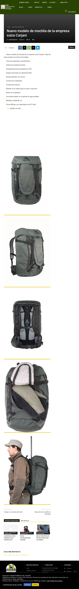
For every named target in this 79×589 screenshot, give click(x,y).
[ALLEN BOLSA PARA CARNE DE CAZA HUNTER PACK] (11, 529)
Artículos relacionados (11, 520)
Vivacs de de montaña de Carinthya (42, 513)
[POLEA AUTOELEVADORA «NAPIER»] (27, 529)
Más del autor (25, 520)
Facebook (68, 568)
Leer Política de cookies (54, 581)
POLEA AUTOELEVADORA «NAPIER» (25, 538)
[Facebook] (20, 48)
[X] (24, 48)
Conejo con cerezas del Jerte (13, 512)
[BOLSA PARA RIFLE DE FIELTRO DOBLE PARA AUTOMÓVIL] (43, 529)
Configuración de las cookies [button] (12, 585)
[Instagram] (64, 571)
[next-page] (8, 543)
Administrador (13, 39)
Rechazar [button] (27, 584)
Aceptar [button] (35, 584)
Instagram (68, 571)
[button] (66, 11)
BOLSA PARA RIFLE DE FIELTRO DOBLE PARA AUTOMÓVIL (42, 538)
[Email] (33, 48)
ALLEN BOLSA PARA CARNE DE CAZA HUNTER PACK (9, 538)
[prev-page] (5, 543)
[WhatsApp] (29, 48)
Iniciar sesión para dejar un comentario (16, 555)
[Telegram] (38, 48)
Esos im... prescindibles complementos (15, 27)
